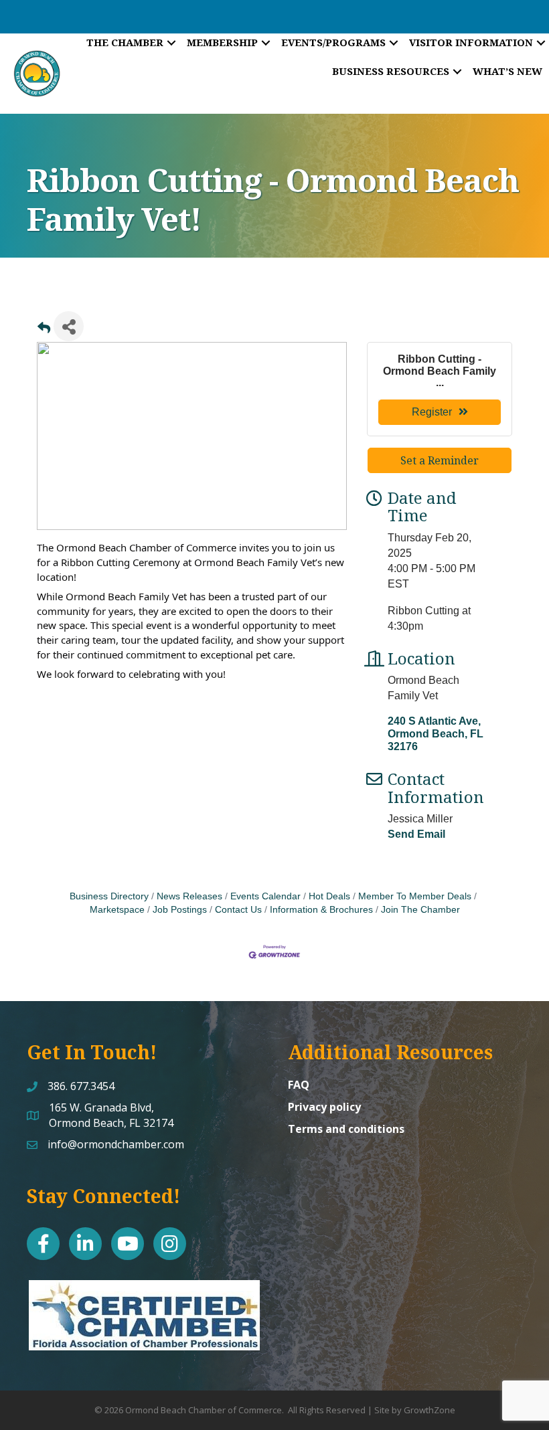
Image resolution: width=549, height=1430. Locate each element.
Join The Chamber (420, 910)
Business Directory (109, 896)
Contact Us (238, 910)
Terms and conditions (346, 1129)
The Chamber (124, 42)
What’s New (507, 71)
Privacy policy (324, 1106)
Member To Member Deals (414, 896)
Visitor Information (471, 42)
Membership (222, 42)
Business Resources (390, 71)
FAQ (298, 1084)
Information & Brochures (321, 910)
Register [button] (432, 412)
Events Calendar (265, 896)
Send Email (416, 834)
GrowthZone (429, 1410)
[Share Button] (69, 326)
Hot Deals (329, 896)
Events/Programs (333, 42)
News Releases (189, 896)
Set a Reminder (439, 460)
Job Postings (180, 910)
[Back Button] (43, 330)
